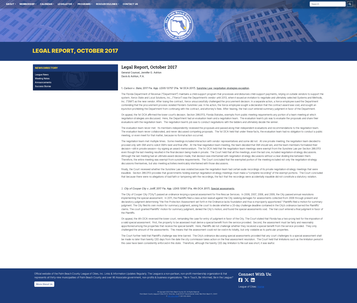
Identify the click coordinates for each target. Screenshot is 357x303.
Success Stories (43, 86)
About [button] (10, 4)
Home (260, 286)
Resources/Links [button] (106, 4)
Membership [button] (27, 4)
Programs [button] (84, 4)
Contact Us (130, 4)
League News (42, 74)
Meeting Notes (42, 78)
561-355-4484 (173, 296)
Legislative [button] (65, 4)
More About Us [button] (44, 284)
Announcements (43, 82)
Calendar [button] (46, 4)
